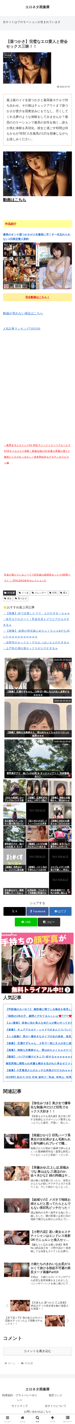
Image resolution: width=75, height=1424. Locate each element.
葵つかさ (22, 598)
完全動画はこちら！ (37, 297)
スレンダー (40, 592)
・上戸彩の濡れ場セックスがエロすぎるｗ (30, 648)
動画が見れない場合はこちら (23, 313)
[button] (49, 922)
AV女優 (11, 592)
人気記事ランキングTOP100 (21, 328)
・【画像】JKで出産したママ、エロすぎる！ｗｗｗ (36, 613)
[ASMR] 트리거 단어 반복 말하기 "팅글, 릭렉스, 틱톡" (39, 1077)
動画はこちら (14, 200)
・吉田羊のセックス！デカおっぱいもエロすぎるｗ (36, 642)
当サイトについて (55, 1405)
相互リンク (55, 1395)
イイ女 (25, 592)
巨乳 (54, 592)
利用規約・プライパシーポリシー (19, 1398)
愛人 (65, 592)
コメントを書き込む (37, 1351)
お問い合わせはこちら (37, 1411)
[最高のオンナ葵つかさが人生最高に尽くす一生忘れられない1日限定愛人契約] (37, 266)
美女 (9, 598)
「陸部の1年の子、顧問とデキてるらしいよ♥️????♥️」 (40, 1016)
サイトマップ (20, 1405)
